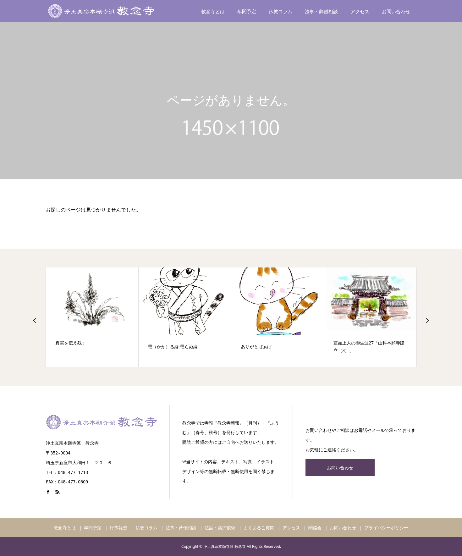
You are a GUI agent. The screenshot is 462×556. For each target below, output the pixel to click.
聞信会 (315, 528)
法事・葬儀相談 (321, 11)
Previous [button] (35, 320)
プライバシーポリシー (386, 528)
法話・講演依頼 (220, 528)
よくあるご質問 (259, 528)
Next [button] (427, 320)
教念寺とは (213, 11)
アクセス (359, 11)
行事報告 (118, 528)
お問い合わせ (396, 11)
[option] (92, 317)
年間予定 (246, 11)
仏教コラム (280, 11)
